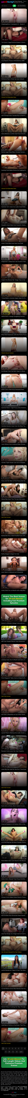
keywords (6, 1090)
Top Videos (22, 5)
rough (6, 1088)
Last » (21, 1052)
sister (15, 1089)
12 (16, 1052)
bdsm (25, 1088)
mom (12, 1089)
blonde (8, 1089)
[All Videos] (14, 6)
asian (16, 1088)
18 (21, 1086)
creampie (11, 1088)
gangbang (24, 1086)
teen (2, 1088)
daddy (21, 1089)
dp (18, 1089)
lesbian (21, 1088)
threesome (3, 1089)
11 (13, 1052)
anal (19, 1086)
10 (9, 1052)
